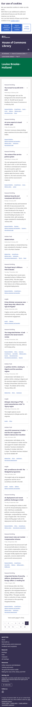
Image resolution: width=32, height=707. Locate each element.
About (3, 640)
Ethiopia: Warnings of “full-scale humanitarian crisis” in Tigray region (15, 404)
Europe (6, 355)
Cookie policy (14, 703)
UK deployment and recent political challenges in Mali (14, 499)
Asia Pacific (15, 353)
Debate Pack (7, 254)
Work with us (5, 642)
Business (16, 226)
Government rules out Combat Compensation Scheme (15, 538)
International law (8, 113)
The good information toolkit (10, 669)
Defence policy (18, 111)
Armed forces (17, 109)
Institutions (15, 143)
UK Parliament (5, 53)
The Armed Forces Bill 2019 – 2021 (14, 89)
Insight (6, 321)
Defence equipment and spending (12, 141)
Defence (11, 111)
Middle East (7, 567)
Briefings (4, 652)
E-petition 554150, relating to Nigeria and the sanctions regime (15, 369)
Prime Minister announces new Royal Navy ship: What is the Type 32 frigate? (15, 304)
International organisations (11, 357)
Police (15, 113)
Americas (21, 351)
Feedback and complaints (9, 646)
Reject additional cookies (16, 28)
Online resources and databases (11, 665)
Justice (14, 186)
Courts (23, 109)
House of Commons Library (14, 44)
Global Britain (9, 239)
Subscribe (8, 685)
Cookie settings (26, 28)
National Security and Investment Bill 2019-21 (13, 197)
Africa (15, 351)
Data (3, 654)
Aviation (11, 486)
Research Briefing (9, 109)
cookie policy (15, 21)
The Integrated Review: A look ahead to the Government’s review (15, 335)
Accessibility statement (8, 705)
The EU (20, 258)
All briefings (5, 659)
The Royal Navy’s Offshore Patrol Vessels (13, 268)
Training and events (7, 667)
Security (21, 357)
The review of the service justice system (13, 156)
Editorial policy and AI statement (11, 644)
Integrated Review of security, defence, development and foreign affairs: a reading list (15, 578)
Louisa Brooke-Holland (8, 56)
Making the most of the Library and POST (13, 672)
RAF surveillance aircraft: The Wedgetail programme (15, 471)
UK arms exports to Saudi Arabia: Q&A (13, 123)
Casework (4, 657)
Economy (24, 228)
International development (11, 258)
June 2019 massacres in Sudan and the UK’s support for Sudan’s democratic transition (15, 432)
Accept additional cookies (6, 28)
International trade (9, 145)
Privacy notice (5, 703)
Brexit (25, 258)
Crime (6, 111)
